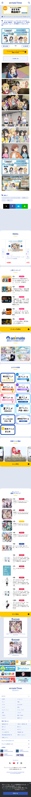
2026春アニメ (25, 197)
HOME (3, 699)
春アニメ (4, 726)
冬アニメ (19, 729)
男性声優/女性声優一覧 (7, 734)
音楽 (3, 712)
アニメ (3, 200)
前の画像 (6, 46)
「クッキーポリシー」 (8, 789)
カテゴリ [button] (3, 696)
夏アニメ (19, 726)
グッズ (3, 707)
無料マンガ (19, 718)
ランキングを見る (15, 329)
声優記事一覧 (20, 732)
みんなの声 (19, 704)
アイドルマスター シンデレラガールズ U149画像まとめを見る (15, 52)
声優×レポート (5, 737)
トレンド (4, 718)
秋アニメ (4, 729)
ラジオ (3, 704)
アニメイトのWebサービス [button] (7, 744)
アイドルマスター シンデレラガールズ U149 (11, 197)
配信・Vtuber (20, 715)
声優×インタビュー (21, 734)
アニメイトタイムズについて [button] (8, 740)
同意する (15, 793)
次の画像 (25, 46)
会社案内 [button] (3, 747)
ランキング (19, 699)
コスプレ (19, 712)
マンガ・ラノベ (5, 710)
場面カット (9, 200)
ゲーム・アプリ (20, 710)
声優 (18, 701)
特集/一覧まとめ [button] (5, 721)
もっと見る (15, 464)
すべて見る (15, 614)
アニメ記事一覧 (5, 732)
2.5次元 (3, 715)
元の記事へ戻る (15, 58)
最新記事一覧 (5, 724)
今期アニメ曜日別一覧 (22, 724)
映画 (18, 707)
